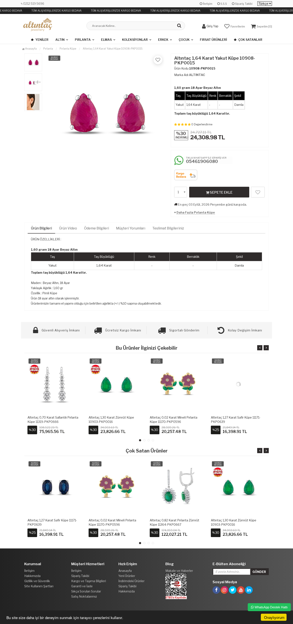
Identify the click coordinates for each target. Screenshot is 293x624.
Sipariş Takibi (243, 3)
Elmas (106, 39)
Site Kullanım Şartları (38, 586)
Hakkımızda (32, 576)
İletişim (207, 3)
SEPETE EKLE (221, 192)
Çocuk (184, 39)
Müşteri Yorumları (130, 228)
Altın (60, 39)
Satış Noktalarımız (84, 596)
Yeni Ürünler (126, 576)
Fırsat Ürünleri (213, 39)
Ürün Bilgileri (41, 228)
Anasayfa (30, 48)
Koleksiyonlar (135, 39)
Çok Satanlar (250, 39)
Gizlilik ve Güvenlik (37, 581)
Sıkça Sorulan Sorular (86, 591)
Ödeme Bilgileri (96, 228)
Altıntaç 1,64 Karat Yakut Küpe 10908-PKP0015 (113, 48)
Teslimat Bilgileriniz (168, 228)
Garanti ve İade (82, 586)
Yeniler (41, 39)
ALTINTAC (197, 75)
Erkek (163, 39)
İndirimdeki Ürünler (131, 581)
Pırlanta (83, 39)
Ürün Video (68, 228)
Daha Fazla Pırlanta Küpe (196, 212)
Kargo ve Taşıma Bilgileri (88, 581)
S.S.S (223, 3)
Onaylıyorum (274, 617)
